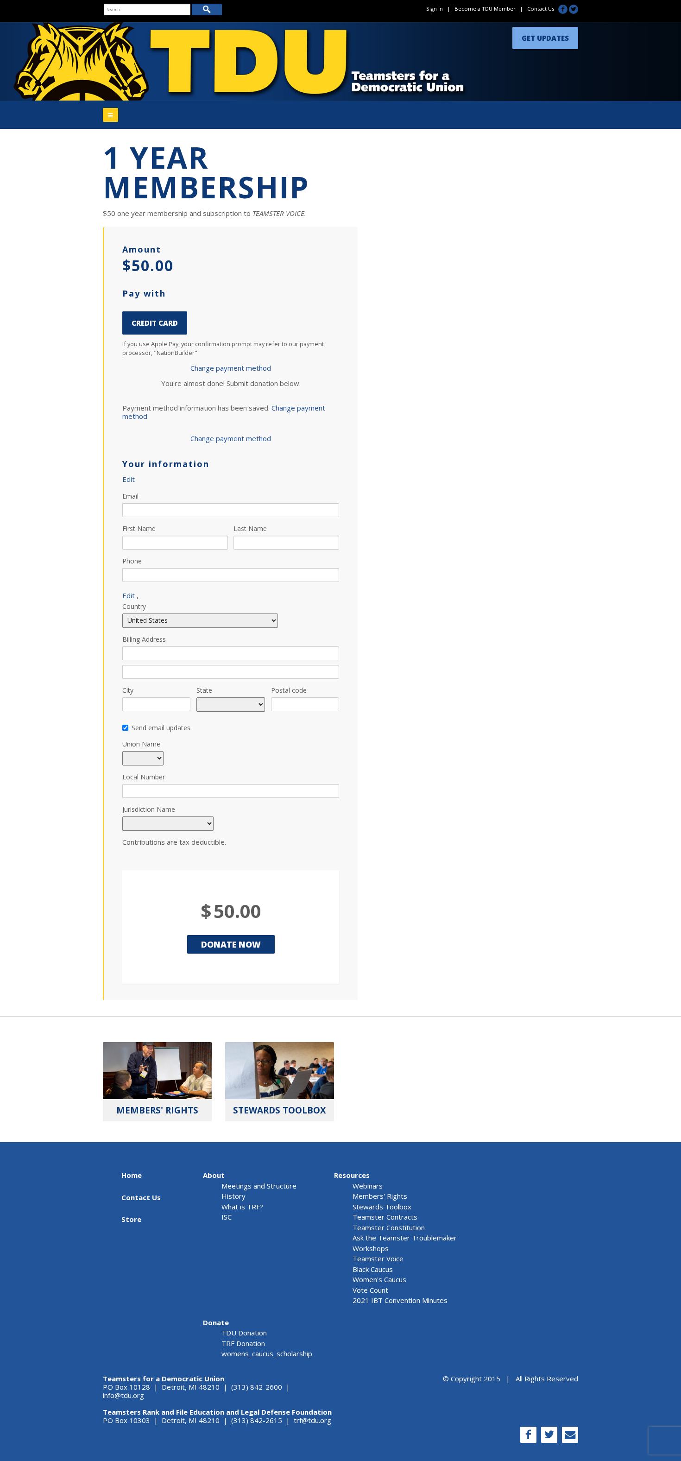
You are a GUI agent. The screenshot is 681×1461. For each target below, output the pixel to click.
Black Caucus (373, 1269)
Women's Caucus (379, 1279)
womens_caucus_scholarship (266, 1353)
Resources (352, 1175)
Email (130, 496)
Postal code (289, 690)
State (204, 690)
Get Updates (545, 35)
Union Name (141, 744)
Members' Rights (380, 1196)
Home (131, 1175)
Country (134, 606)
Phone (132, 561)
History (233, 1196)
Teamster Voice (378, 1258)
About (214, 1175)
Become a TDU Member (485, 8)
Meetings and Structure (258, 1185)
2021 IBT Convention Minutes (400, 1300)
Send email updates (161, 727)
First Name (139, 528)
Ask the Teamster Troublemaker (405, 1237)
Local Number (143, 776)
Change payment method (230, 368)
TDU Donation (244, 1332)
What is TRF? (242, 1206)
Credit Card (155, 323)
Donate (216, 1322)
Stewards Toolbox (382, 1206)
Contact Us (540, 8)
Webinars (368, 1185)
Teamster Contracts (385, 1216)
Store (131, 1219)
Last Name (250, 528)
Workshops (371, 1248)
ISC (226, 1216)
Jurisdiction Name (148, 809)
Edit (128, 479)
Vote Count (370, 1290)
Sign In (434, 8)
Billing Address (144, 639)
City (127, 690)
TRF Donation (243, 1343)
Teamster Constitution (389, 1227)
